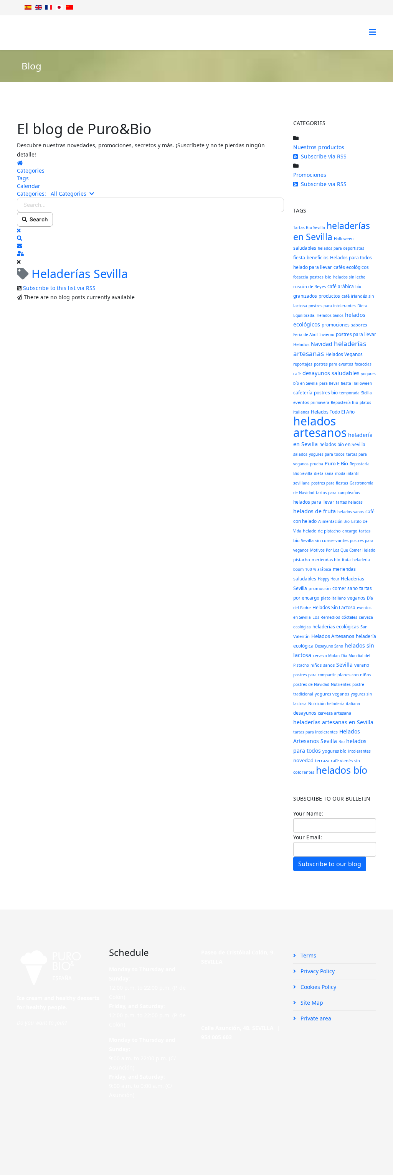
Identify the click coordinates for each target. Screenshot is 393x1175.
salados (300, 454)
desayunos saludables (331, 373)
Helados (301, 344)
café (297, 373)
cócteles (349, 617)
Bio (342, 741)
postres (317, 277)
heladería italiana (343, 703)
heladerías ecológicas (335, 626)
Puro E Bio (336, 463)
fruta (346, 559)
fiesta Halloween (356, 383)
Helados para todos (351, 257)
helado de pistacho (322, 531)
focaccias (363, 364)
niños (316, 665)
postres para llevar (356, 334)
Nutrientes (341, 684)
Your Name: (308, 813)
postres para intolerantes (332, 305)
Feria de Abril (305, 334)
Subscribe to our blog (329, 864)
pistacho (301, 559)
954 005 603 (216, 1037)
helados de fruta (314, 511)
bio (328, 277)
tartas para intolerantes (315, 732)
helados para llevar (313, 502)
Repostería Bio (344, 402)
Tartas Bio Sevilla (309, 227)
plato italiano (333, 598)
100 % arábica (318, 569)
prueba (316, 463)
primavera (319, 402)
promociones (336, 324)
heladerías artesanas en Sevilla (333, 722)
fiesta (299, 257)
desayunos (304, 713)
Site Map (311, 1002)
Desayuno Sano (329, 646)
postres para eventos (333, 364)
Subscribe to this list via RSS (59, 288)
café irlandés (354, 296)
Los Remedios (326, 617)
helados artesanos (320, 426)
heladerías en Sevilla (331, 231)
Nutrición (316, 703)
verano (361, 665)
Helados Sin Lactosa (333, 607)
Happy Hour (328, 579)
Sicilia (366, 393)
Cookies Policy (317, 986)
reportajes (302, 364)
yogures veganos (332, 694)
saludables (304, 248)
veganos (356, 598)
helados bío (341, 769)
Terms (307, 955)
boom (298, 569)
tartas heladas (349, 502)
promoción (320, 588)
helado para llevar (312, 267)
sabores (359, 325)
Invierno (326, 334)
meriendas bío (326, 559)
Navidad (321, 344)
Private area (315, 1018)
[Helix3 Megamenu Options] (372, 32)
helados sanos (350, 511)
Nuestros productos (318, 147)
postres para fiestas (329, 483)
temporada (349, 393)
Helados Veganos (344, 354)
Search (37, 219)
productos (329, 296)
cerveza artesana (334, 713)
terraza (322, 760)
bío (358, 286)
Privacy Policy (317, 971)
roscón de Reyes (309, 286)
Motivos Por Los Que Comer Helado (342, 550)
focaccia (300, 277)
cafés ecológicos (351, 267)
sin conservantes (331, 540)
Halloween (343, 238)
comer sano (345, 588)
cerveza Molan (326, 655)
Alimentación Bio (334, 521)
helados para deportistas (341, 248)
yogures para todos (327, 454)
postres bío (326, 392)
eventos (301, 402)
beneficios (318, 257)
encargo (349, 531)
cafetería (302, 392)
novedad (303, 760)
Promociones (309, 174)
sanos (329, 665)
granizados (305, 296)
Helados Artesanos (332, 636)
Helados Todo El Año (333, 412)
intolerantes (359, 751)
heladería (361, 559)
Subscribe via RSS (322, 156)
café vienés (342, 760)
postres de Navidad (311, 684)
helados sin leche (349, 277)
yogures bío (334, 751)
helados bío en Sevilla (342, 444)
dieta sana (324, 473)
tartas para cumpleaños (338, 492)
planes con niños (354, 674)
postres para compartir (314, 674)
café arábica (340, 286)
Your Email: (307, 837)
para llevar (329, 383)
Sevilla (344, 664)
